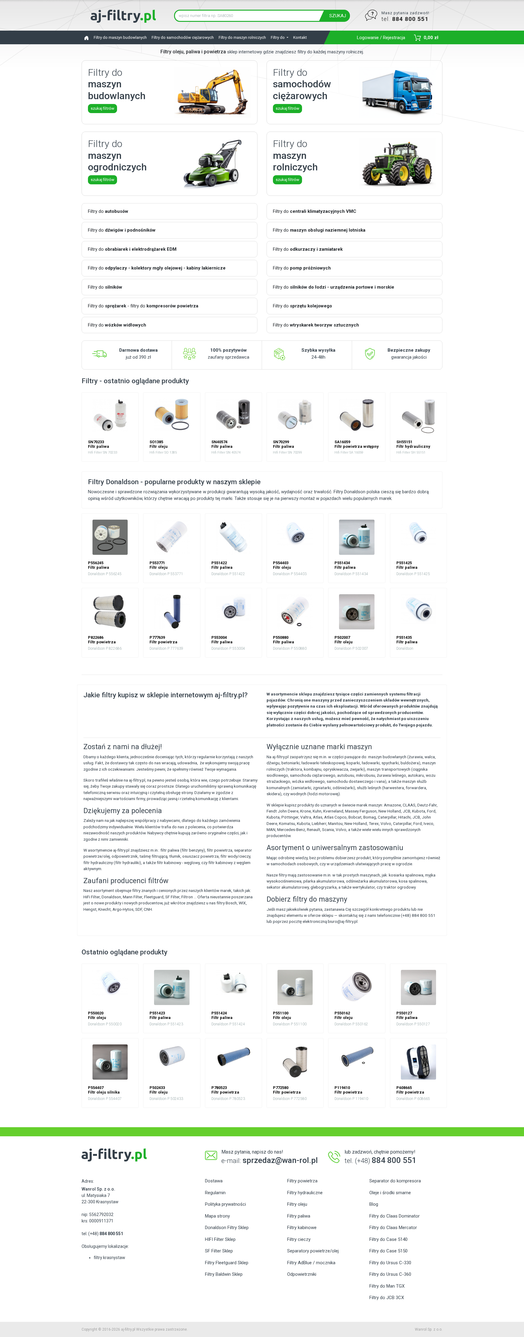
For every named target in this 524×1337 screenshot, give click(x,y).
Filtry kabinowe (302, 1227)
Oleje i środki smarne (390, 1192)
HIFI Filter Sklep (220, 1239)
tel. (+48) (102, 1233)
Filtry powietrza (302, 1181)
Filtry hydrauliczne (305, 1192)
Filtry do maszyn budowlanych (120, 37)
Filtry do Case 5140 (388, 1239)
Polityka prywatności (225, 1204)
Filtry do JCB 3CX (386, 1297)
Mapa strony (217, 1216)
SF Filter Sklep (219, 1251)
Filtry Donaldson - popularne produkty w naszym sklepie (174, 482)
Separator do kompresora (395, 1181)
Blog (373, 1204)
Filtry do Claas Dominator (394, 1216)
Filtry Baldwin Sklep (224, 1274)
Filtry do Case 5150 (388, 1251)
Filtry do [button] (278, 37)
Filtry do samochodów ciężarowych (183, 37)
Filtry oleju (297, 1204)
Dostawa (214, 1181)
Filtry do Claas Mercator (393, 1227)
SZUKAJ (337, 15)
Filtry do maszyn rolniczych (242, 37)
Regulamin (215, 1192)
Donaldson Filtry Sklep (227, 1227)
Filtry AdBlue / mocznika (311, 1262)
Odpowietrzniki (301, 1274)
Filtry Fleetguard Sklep (226, 1262)
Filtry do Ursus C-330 (390, 1262)
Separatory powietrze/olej (313, 1251)
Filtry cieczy (299, 1239)
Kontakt (300, 37)
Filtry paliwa (298, 1216)
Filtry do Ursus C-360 (390, 1274)
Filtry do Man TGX (387, 1286)
